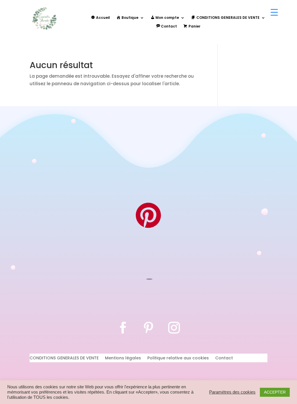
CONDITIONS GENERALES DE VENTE (64, 358)
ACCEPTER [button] (275, 392)
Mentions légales (123, 358)
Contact (224, 358)
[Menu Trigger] (274, 12)
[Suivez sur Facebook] (123, 327)
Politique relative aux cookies (178, 358)
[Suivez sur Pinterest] (148, 327)
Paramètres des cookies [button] (232, 392)
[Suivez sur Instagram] (174, 327)
